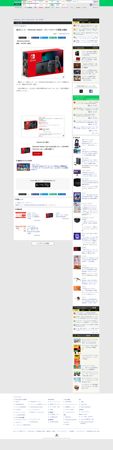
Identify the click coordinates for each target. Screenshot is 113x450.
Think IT (17, 401)
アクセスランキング (82, 20)
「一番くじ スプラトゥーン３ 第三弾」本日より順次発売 (89, 223)
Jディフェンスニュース (70, 404)
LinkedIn (63, 37)
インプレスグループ (80, 431)
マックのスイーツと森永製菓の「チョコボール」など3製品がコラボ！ (90, 386)
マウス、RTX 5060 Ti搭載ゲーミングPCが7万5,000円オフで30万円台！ (89, 53)
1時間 (76, 22)
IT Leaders (18, 409)
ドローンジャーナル (20, 412)
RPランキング (79, 99)
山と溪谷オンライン (54, 414)
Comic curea (84, 404)
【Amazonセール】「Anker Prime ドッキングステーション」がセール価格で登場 (90, 161)
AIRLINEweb (68, 401)
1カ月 (96, 22)
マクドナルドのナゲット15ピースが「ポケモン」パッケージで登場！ (90, 357)
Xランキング (80, 97)
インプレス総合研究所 (20, 407)
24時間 (82, 22)
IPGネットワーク (83, 414)
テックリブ (66, 422)
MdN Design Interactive (71, 419)
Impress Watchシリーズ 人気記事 (86, 308)
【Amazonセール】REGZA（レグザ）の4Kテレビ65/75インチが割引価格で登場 (90, 153)
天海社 (82, 401)
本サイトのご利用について (20, 431)
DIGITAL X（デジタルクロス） (37, 412)
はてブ (45, 37)
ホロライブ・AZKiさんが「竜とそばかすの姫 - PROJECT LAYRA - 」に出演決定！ (90, 259)
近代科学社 (50, 419)
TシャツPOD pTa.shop (86, 416)
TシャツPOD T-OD (55, 407)
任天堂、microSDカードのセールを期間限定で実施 (33, 216)
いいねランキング (92, 99)
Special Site (80, 48)
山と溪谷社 (50, 412)
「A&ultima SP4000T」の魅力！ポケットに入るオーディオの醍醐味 (90, 65)
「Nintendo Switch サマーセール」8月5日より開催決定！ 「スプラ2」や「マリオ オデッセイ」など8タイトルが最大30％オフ (49, 167)
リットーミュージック (55, 401)
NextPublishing (34, 422)
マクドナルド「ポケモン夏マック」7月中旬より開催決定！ (90, 347)
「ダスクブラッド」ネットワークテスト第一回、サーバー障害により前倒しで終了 (90, 251)
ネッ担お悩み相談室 (20, 414)
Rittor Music (51, 399)
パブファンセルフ (85, 411)
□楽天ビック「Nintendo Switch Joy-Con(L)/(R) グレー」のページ (35, 205)
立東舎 (51, 409)
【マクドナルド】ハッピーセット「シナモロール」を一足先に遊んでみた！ (90, 380)
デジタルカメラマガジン (21, 419)
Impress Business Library (36, 407)
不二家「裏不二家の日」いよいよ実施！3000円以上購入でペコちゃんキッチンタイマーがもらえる (87, 330)
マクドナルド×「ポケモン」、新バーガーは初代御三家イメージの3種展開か (90, 367)
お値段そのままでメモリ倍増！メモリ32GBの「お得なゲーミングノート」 (89, 59)
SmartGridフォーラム (35, 401)
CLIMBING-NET (53, 417)
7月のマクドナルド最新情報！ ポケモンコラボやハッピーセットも (88, 336)
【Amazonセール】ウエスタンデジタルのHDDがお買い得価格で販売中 (90, 182)
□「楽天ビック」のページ (23, 202)
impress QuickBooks (86, 407)
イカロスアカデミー (70, 412)
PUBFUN (81, 409)
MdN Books (68, 417)
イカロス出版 (67, 399)
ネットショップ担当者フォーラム (38, 404)
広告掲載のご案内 (40, 431)
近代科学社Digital (54, 422)
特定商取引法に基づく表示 (93, 431)
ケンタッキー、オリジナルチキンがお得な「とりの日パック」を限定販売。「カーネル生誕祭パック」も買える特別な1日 (87, 322)
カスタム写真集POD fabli (87, 419)
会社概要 (71, 431)
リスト (28, 37)
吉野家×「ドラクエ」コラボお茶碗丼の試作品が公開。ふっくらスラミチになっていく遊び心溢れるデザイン (87, 42)
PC (52, 7)
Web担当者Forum (19, 404)
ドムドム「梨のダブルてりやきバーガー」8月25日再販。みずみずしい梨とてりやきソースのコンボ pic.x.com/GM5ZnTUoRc (87, 128)
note (54, 37)
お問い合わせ (31, 431)
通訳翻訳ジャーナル (70, 407)
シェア (36, 37)
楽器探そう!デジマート (55, 404)
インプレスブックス (35, 419)
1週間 (89, 22)
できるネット (18, 422)
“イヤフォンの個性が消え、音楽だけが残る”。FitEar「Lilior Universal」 (89, 78)
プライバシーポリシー (62, 431)
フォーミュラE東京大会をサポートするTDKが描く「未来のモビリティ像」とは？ (90, 72)
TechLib (67, 424)
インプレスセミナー (35, 409)
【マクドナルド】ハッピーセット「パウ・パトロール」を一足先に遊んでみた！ (90, 373)
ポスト (23, 37)
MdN (65, 414)
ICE (80, 399)
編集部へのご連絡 (51, 431)
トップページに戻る (42, 243)
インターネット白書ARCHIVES (22, 425)
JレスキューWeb (69, 409)
